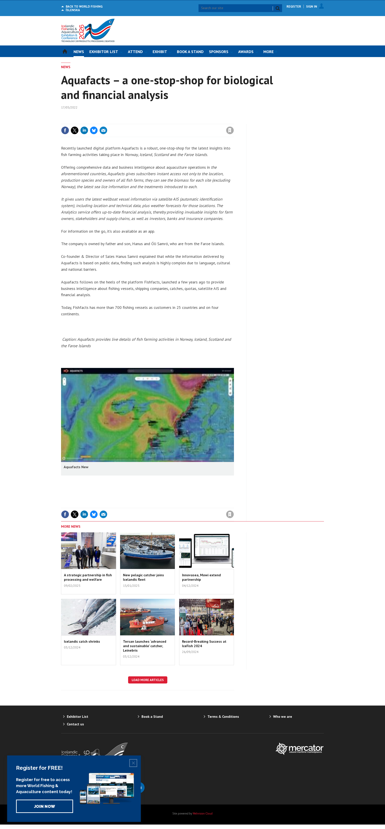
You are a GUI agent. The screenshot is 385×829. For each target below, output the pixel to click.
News (65, 67)
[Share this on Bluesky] (94, 130)
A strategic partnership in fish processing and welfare (88, 577)
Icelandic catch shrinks (82, 641)
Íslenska (73, 10)
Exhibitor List (77, 716)
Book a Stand (152, 716)
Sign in (177, 121)
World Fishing (84, 6)
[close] (233, 121)
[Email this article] (103, 130)
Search (277, 8)
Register (294, 6)
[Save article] (230, 130)
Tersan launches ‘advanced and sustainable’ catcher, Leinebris (144, 646)
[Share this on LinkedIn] (84, 130)
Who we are (282, 716)
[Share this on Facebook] (65, 130)
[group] (269, 51)
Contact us (75, 724)
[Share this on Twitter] (75, 130)
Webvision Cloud (203, 813)
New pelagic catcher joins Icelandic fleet (143, 577)
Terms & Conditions (223, 716)
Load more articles (148, 680)
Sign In (311, 6)
